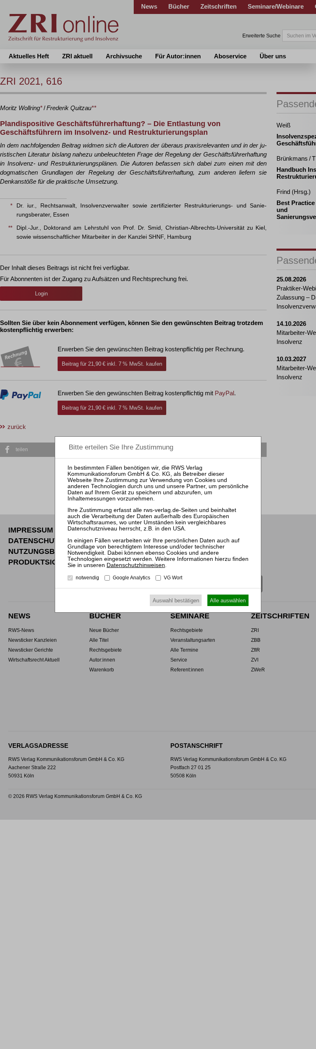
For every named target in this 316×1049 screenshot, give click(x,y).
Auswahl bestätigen (176, 600)
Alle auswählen (228, 600)
